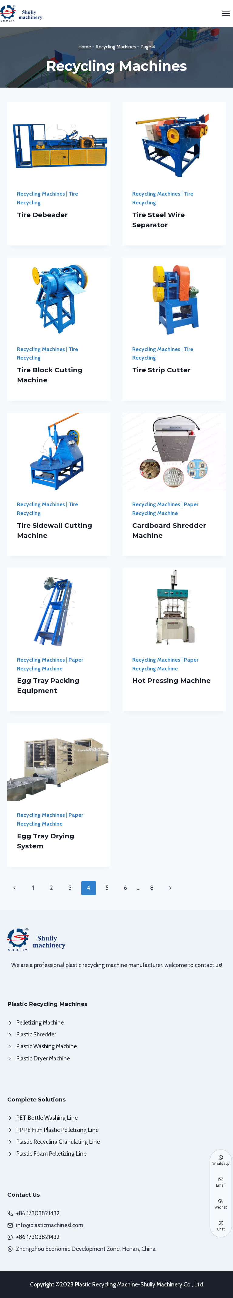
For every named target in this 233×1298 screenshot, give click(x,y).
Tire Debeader (42, 215)
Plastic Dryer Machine (43, 1058)
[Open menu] (226, 13)
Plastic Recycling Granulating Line (58, 1141)
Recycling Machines (116, 46)
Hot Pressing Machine (171, 681)
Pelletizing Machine (40, 1022)
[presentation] (58, 141)
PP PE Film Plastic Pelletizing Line (57, 1129)
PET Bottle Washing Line (47, 1117)
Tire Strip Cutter (161, 370)
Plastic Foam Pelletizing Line (51, 1153)
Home (84, 46)
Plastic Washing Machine (46, 1046)
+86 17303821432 (38, 1237)
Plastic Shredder (36, 1034)
